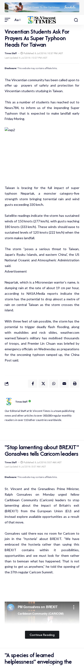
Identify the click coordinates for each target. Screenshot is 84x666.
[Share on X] (43, 384)
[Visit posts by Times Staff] (9, 401)
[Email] (64, 384)
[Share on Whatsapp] (53, 384)
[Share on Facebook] (32, 384)
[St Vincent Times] (42, 20)
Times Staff (11, 53)
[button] (9, 20)
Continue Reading (42, 634)
